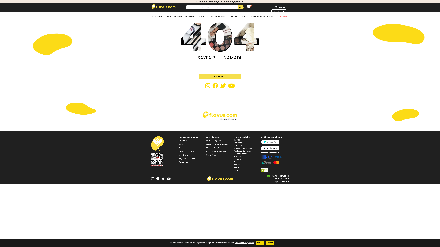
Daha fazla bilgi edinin (244, 242)
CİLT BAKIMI (178, 16)
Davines (237, 162)
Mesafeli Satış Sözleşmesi (216, 148)
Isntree (237, 165)
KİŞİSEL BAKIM (220, 16)
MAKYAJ (201, 16)
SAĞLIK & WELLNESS (258, 16)
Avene (236, 167)
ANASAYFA (220, 76)
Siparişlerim (183, 148)
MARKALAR (271, 16)
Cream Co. (238, 145)
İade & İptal (184, 155)
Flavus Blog (183, 162)
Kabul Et (260, 243)
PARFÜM (210, 16)
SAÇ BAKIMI (245, 16)
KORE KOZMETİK (158, 16)
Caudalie (237, 159)
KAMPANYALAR (281, 16)
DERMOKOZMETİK (190, 16)
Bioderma (238, 156)
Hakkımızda (183, 141)
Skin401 (237, 140)
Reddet (270, 243)
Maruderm (238, 143)
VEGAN (168, 16)
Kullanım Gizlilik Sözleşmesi (217, 144)
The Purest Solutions (242, 151)
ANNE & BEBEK (233, 16)
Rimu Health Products (243, 148)
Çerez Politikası (212, 155)
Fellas (236, 170)
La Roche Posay (240, 154)
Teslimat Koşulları (186, 151)
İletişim (181, 144)
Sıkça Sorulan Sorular (188, 158)
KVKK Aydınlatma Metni (216, 151)
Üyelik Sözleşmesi (213, 141)
